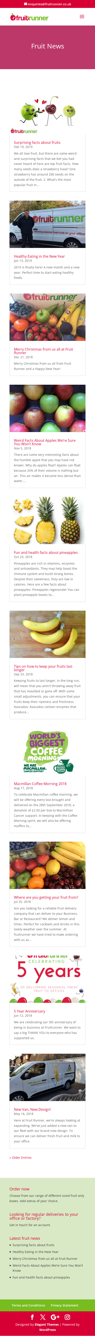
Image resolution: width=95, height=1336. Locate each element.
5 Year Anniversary (29, 1011)
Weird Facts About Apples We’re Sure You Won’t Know (45, 442)
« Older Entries (21, 1157)
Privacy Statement (64, 1305)
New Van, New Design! (32, 1109)
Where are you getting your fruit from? (46, 897)
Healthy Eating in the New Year (39, 256)
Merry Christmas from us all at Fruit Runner (43, 351)
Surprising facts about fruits (37, 142)
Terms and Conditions (28, 1305)
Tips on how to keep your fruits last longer (43, 668)
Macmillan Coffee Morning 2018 (40, 783)
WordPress (47, 1330)
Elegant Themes (47, 1324)
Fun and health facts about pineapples (46, 552)
